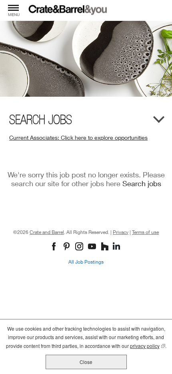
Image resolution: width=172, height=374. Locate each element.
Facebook (54, 247)
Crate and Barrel (47, 232)
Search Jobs (40, 119)
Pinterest (67, 247)
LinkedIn (117, 247)
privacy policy (147, 345)
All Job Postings (86, 262)
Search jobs (141, 183)
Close (86, 361)
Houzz (106, 247)
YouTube (93, 247)
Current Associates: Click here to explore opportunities (78, 137)
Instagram (80, 247)
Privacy (120, 232)
